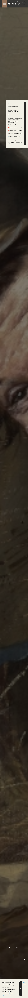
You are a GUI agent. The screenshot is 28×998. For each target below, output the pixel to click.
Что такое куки (24, 984)
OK (20, 988)
